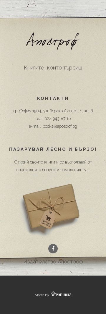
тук (85, 169)
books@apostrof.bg (60, 126)
